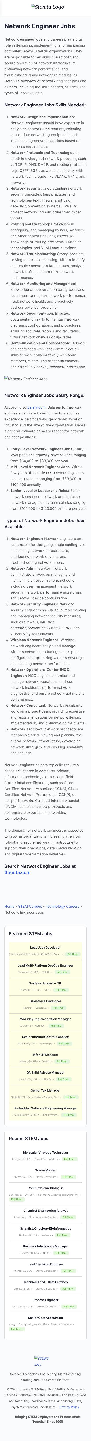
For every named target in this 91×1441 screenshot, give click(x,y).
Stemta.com (17, 872)
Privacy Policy (69, 1407)
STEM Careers (30, 906)
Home (9, 906)
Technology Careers (62, 906)
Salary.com (36, 407)
